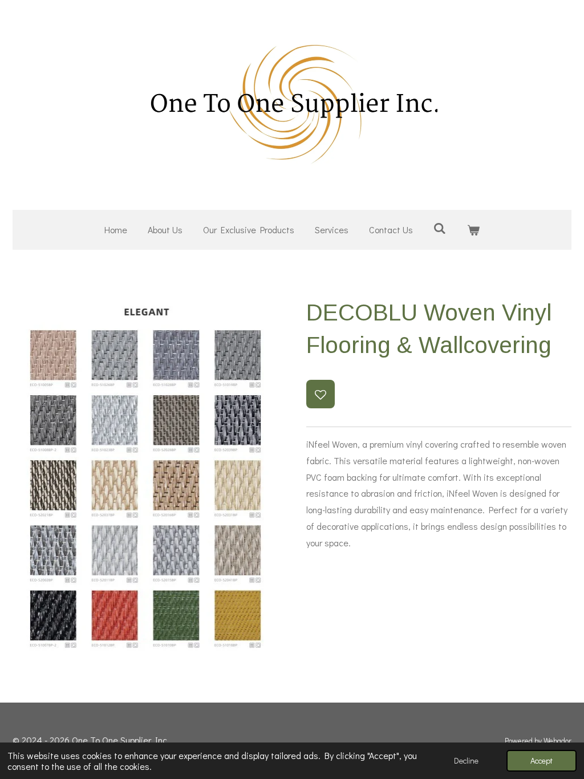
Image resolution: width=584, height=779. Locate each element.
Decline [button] (466, 760)
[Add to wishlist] (320, 394)
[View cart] (473, 230)
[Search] (439, 228)
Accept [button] (541, 760)
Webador (557, 741)
